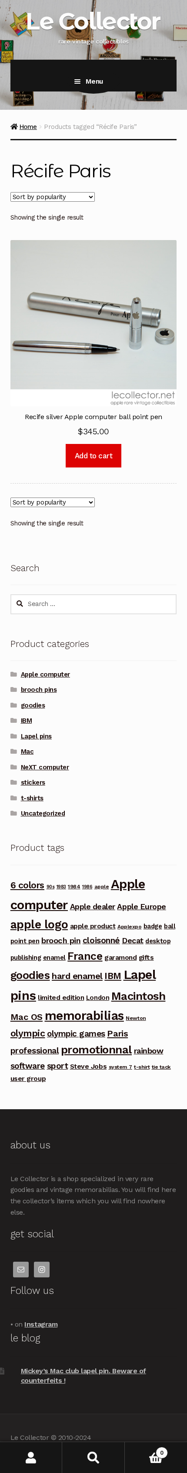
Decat (133, 940)
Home (28, 127)
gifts (146, 957)
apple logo (39, 924)
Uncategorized (43, 813)
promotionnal (96, 1049)
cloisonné (101, 940)
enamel (54, 958)
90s (51, 887)
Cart (144, 1449)
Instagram (40, 1324)
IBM (26, 721)
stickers (33, 782)
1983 (61, 887)
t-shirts (32, 798)
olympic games (76, 1034)
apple (101, 887)
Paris (117, 1033)
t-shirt (142, 1067)
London (97, 998)
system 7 (120, 1067)
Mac (27, 751)
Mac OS (26, 1017)
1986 (87, 887)
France (84, 956)
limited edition (61, 997)
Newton (136, 1018)
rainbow (149, 1050)
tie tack (161, 1067)
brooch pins (39, 690)
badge (153, 926)
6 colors (27, 885)
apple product (93, 926)
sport (57, 1066)
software (27, 1066)
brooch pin (60, 940)
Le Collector (92, 21)
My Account (31, 1457)
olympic (27, 1033)
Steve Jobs (88, 1066)
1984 (74, 887)
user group (28, 1078)
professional (34, 1051)
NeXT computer (45, 767)
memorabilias (84, 1016)
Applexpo (129, 927)
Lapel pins (36, 736)
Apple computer (45, 674)
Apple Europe (141, 906)
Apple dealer (92, 906)
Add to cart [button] (94, 455)
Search (93, 1457)
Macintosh (138, 995)
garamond (120, 957)
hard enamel (77, 976)
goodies (33, 705)
